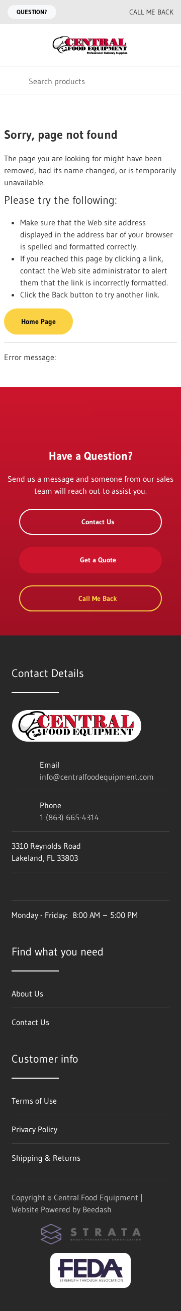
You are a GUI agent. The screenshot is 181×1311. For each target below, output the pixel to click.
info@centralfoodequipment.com (97, 777)
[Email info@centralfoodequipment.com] (81, 12)
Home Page (38, 321)
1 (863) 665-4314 (69, 817)
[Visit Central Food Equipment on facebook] (16, 886)
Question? (32, 12)
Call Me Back (151, 12)
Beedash (97, 1209)
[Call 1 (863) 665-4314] (101, 12)
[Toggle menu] (14, 45)
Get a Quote (98, 559)
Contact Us (97, 521)
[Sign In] (166, 45)
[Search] (14, 81)
